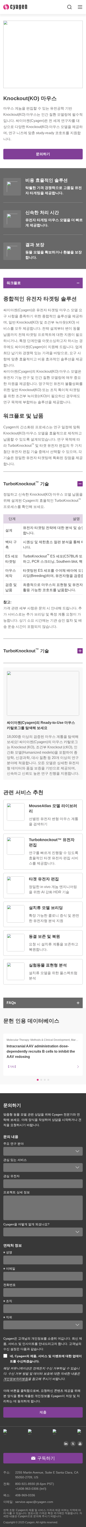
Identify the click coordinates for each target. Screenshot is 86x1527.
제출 (43, 1412)
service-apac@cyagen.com (34, 1502)
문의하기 (43, 154)
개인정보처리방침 (15, 1379)
